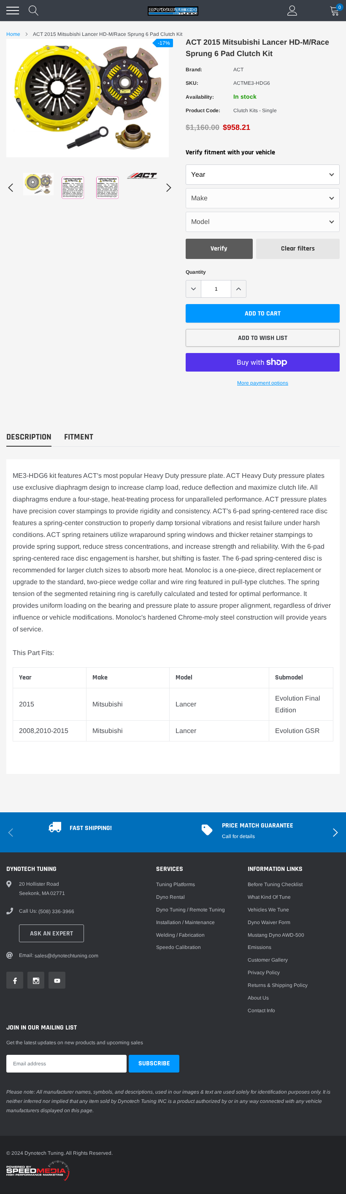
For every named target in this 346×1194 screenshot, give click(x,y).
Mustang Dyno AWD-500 (276, 935)
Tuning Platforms (175, 884)
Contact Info (261, 1010)
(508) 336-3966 (56, 911)
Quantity (196, 272)
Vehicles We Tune (268, 910)
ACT (238, 70)
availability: (200, 97)
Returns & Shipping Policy (278, 985)
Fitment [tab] (78, 437)
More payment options (262, 383)
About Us (258, 998)
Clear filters (298, 248)
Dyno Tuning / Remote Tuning (190, 910)
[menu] (12, 10)
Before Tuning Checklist (275, 884)
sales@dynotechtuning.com (66, 956)
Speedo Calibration (178, 947)
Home (13, 34)
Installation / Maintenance (185, 922)
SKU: (192, 83)
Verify (219, 248)
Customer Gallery (268, 960)
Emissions (259, 947)
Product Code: (203, 110)
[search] (34, 10)
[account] (292, 10)
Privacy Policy (264, 973)
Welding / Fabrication (180, 935)
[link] (38, 184)
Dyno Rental (170, 897)
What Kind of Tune (269, 897)
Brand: (194, 70)
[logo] (173, 10)
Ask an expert (51, 933)
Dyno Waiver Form (269, 922)
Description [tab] (28, 437)
